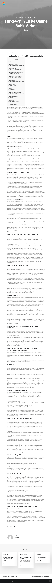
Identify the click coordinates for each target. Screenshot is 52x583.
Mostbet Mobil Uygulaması (13, 64)
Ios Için (10, 88)
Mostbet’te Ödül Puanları (13, 80)
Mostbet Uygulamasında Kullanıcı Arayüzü (16, 65)
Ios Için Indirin (11, 100)
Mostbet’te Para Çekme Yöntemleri (15, 77)
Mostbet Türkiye (12, 84)
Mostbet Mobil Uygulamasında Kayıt (15, 76)
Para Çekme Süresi (12, 94)
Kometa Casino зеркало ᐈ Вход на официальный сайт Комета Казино (8, 557)
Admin (27, 30)
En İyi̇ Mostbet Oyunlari (13, 86)
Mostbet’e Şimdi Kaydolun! (13, 96)
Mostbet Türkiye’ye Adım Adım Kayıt (15, 78)
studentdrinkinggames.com (17, 146)
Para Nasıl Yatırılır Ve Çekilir (13, 101)
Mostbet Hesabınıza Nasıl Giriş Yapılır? (15, 62)
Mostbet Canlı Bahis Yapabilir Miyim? (15, 92)
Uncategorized (20, 17)
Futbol (10, 61)
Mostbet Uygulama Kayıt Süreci (14, 90)
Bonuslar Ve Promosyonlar (13, 98)
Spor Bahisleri (11, 82)
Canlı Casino (11, 74)
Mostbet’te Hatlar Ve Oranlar (14, 66)
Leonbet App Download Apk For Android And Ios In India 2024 (25, 557)
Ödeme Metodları (12, 89)
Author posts (17, 537)
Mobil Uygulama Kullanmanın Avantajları (16, 102)
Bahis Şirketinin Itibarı (12, 68)
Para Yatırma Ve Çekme (13, 104)
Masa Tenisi (11, 97)
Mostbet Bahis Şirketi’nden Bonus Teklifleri (16, 81)
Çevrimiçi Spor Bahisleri (13, 85)
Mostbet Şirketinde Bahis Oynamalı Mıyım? (16, 93)
